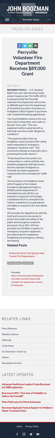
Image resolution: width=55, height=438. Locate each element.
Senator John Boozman (27, 9)
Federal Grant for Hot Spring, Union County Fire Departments (26, 255)
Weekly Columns (10, 334)
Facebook (19, 45)
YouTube (38, 434)
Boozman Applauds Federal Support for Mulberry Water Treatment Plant (27, 409)
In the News (8, 345)
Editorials (6, 340)
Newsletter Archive (12, 363)
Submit (48, 19)
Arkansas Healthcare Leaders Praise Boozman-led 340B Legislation (26, 386)
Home (19, 426)
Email (30, 45)
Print (35, 45)
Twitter (25, 45)
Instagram (24, 434)
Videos (5, 357)
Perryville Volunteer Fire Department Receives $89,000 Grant (27, 62)
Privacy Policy (31, 426)
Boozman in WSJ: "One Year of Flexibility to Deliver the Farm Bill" (24, 395)
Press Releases (9, 328)
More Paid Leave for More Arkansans (21, 401)
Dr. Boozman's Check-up (14, 351)
